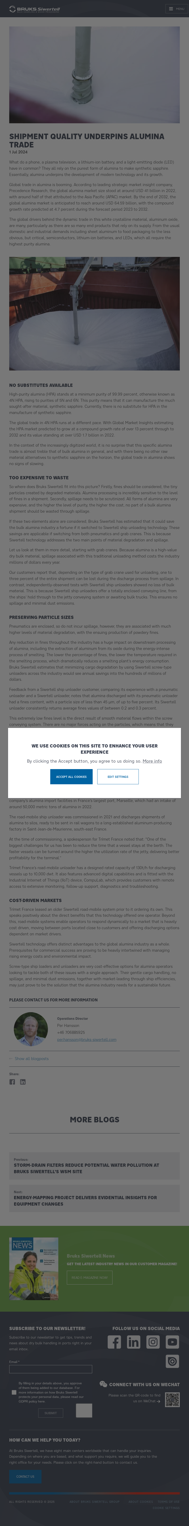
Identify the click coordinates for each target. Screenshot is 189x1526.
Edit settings (118, 777)
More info (152, 761)
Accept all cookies (71, 777)
